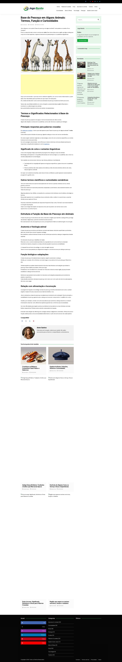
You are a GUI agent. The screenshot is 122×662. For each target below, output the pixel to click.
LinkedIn (97, 1)
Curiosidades (59, 10)
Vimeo (99, 1)
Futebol (50, 635)
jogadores (46, 144)
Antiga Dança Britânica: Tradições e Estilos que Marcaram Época (33, 486)
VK (95, 1)
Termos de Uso (85, 659)
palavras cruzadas (27, 130)
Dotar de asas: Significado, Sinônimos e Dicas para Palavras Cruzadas (32, 603)
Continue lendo (83, 40)
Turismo (91, 6)
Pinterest (33, 321)
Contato (78, 659)
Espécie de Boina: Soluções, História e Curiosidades (59, 367)
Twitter (88, 1)
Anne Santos (24, 24)
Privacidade (94, 659)
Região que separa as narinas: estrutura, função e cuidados (59, 602)
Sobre (99, 659)
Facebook (85, 1)
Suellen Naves (26, 489)
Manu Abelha (53, 605)
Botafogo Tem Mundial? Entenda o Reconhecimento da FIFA (93, 64)
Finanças (83, 10)
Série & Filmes (68, 10)
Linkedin (29, 321)
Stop (74, 6)
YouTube (92, 1)
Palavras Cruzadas (66, 6)
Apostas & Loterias (82, 6)
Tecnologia (76, 10)
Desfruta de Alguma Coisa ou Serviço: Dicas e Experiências (59, 486)
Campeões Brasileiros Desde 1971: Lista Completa (93, 99)
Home (58, 6)
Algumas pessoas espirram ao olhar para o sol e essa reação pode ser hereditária (94, 85)
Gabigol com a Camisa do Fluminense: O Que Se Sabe (93, 75)
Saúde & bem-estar (92, 10)
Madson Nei (53, 370)
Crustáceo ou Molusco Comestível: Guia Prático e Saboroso (30, 368)
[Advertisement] (47, 84)
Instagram (90, 1)
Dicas (96, 6)
